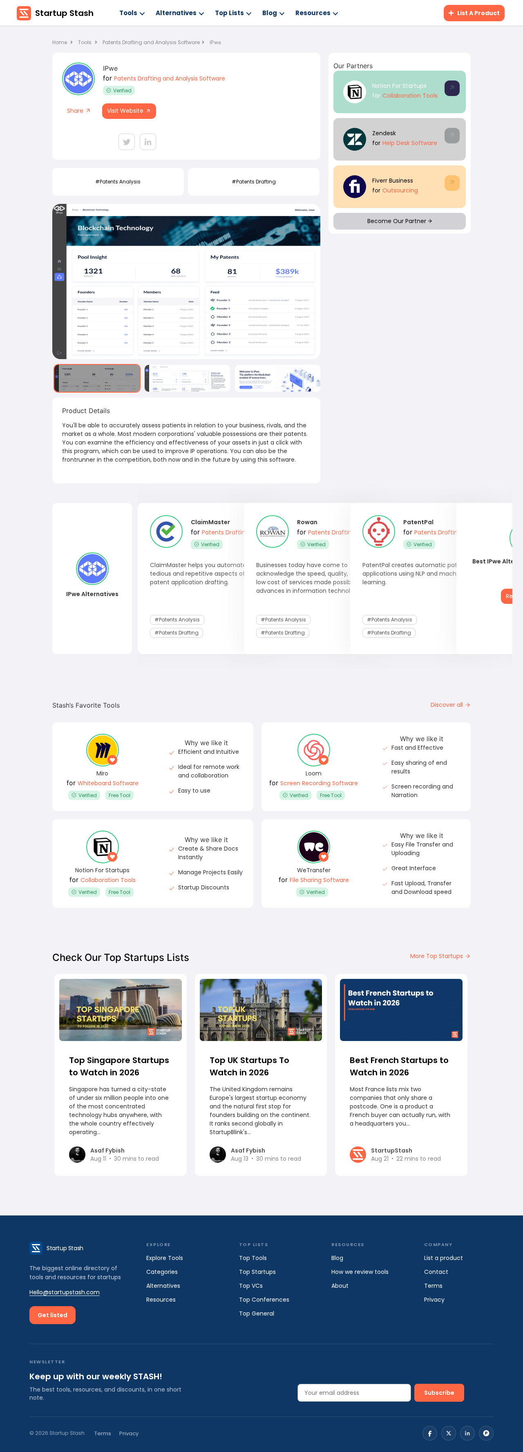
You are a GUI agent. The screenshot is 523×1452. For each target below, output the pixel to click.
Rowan (307, 522)
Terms (433, 1286)
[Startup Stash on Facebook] (429, 1433)
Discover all (448, 705)
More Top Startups (437, 956)
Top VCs (251, 1286)
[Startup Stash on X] (448, 1433)
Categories (162, 1272)
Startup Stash (64, 13)
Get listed (52, 1315)
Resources (313, 13)
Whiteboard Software (108, 783)
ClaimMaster (210, 522)
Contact (436, 1272)
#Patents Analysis (118, 181)
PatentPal (418, 522)
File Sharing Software (319, 880)
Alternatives (176, 13)
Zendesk (384, 133)
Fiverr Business (392, 180)
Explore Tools (164, 1258)
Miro (102, 773)
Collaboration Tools (410, 96)
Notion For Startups (399, 86)
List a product (443, 1258)
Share (76, 111)
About (340, 1286)
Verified (122, 90)
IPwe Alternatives (92, 594)
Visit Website (126, 111)
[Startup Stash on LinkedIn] (467, 1433)
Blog (269, 13)
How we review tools (360, 1272)
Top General (256, 1313)
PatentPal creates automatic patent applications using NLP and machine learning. (414, 573)
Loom (314, 773)
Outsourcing (400, 190)
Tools (128, 13)
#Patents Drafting (254, 181)
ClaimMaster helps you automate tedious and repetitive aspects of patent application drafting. (198, 573)
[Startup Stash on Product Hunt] (486, 1433)
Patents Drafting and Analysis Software (151, 42)
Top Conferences (264, 1300)
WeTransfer (314, 870)
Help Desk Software (409, 143)
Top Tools (253, 1258)
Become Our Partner (397, 221)
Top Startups (257, 1272)
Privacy (434, 1300)
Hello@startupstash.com (64, 1292)
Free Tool (119, 795)
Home (60, 42)
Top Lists (229, 13)
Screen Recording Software (319, 783)
